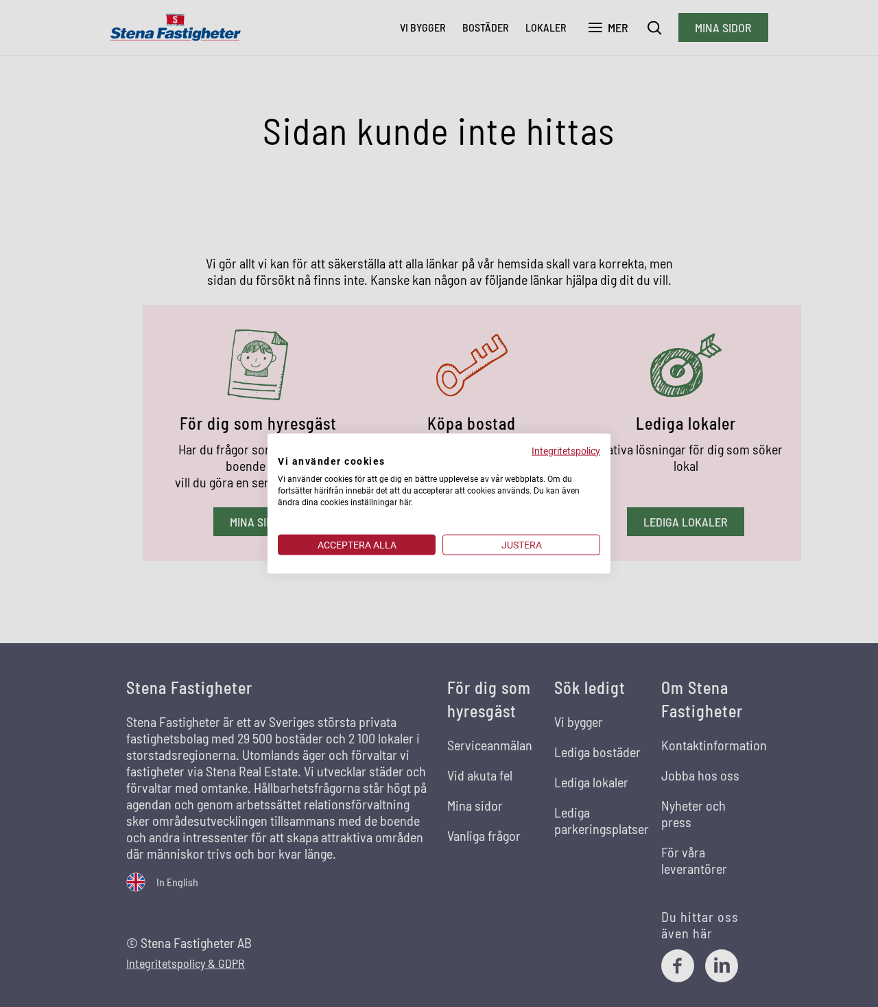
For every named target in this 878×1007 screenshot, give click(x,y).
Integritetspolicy (566, 450)
